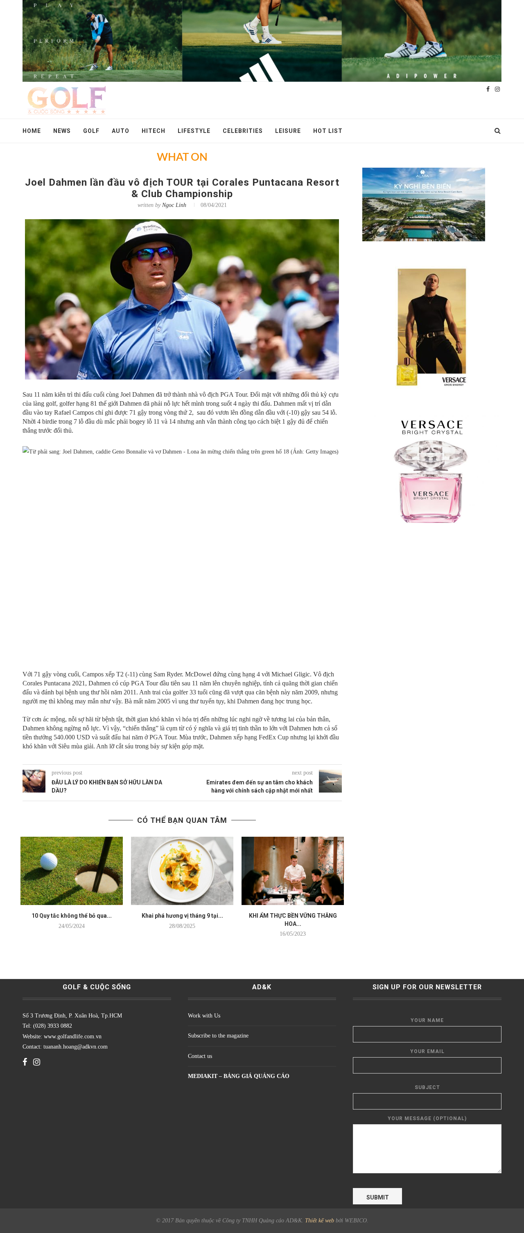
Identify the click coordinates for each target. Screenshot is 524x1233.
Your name (427, 1020)
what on (182, 157)
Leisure (288, 131)
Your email (427, 1051)
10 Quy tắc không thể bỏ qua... (72, 915)
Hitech (153, 131)
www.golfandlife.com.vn (72, 1036)
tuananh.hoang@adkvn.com (75, 1047)
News (62, 131)
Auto (120, 131)
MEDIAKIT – (206, 1076)
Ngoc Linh (174, 205)
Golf (91, 131)
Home (32, 131)
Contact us (200, 1056)
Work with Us (204, 1016)
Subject (427, 1087)
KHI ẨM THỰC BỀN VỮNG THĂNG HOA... (293, 919)
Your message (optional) (427, 1118)
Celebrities (243, 131)
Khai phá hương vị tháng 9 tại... (182, 915)
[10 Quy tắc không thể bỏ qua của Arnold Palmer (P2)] (71, 871)
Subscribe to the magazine (218, 1036)
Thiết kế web (319, 1220)
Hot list (328, 131)
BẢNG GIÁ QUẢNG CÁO (256, 1076)
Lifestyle (194, 131)
